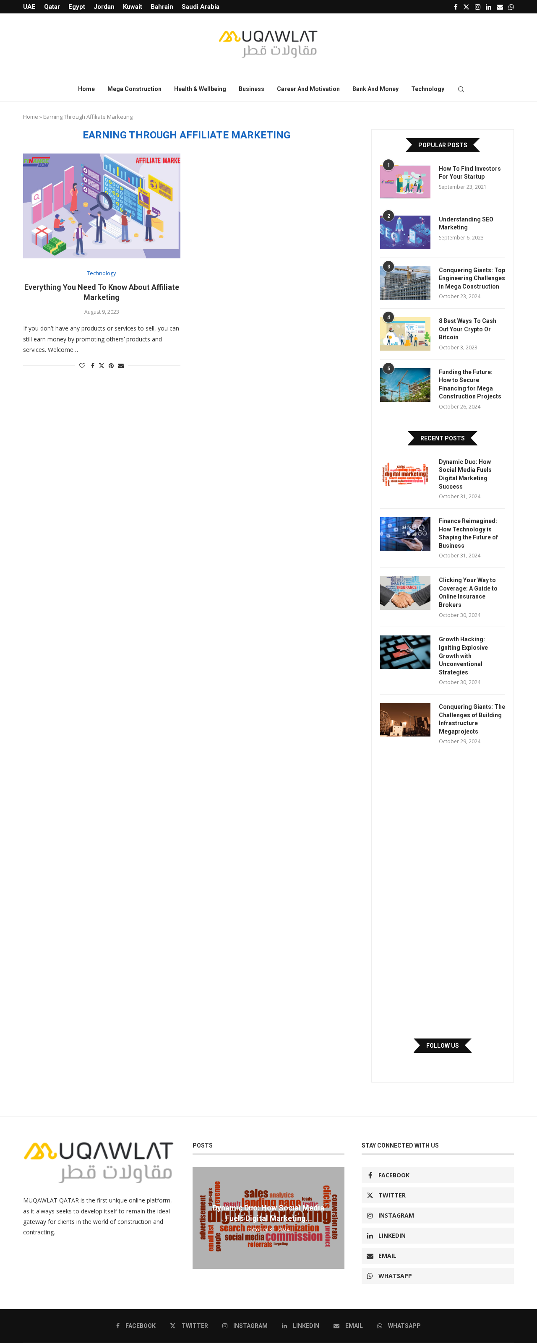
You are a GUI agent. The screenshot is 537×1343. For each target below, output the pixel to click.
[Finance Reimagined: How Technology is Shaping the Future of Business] (405, 534)
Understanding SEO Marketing (466, 223)
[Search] (461, 89)
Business (251, 89)
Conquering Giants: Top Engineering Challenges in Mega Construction (472, 278)
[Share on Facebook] (92, 366)
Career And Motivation (308, 89)
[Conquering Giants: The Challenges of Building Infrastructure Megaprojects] (405, 720)
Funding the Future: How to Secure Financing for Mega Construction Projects (470, 384)
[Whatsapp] (511, 6)
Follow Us (442, 1045)
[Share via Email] (121, 366)
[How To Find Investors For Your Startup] (405, 181)
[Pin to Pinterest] (111, 366)
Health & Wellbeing (200, 89)
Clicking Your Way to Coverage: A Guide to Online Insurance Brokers (468, 592)
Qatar (52, 6)
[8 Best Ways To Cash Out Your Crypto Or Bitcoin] (405, 334)
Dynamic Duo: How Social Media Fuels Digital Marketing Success (465, 474)
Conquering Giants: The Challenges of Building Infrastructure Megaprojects (472, 719)
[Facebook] (456, 6)
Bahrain (162, 6)
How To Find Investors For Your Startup (470, 172)
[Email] (500, 6)
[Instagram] (477, 6)
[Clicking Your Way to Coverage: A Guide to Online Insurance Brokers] (405, 593)
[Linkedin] (488, 6)
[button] (200, 1217)
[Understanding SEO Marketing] (405, 232)
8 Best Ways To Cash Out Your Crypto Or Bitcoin (467, 329)
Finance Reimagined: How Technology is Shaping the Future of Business (468, 533)
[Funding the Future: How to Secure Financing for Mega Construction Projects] (405, 385)
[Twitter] (466, 6)
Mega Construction (134, 89)
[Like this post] (82, 366)
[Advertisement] (442, 892)
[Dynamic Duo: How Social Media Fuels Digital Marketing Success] (405, 475)
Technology (427, 89)
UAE (29, 6)
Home (86, 89)
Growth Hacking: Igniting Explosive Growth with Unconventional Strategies (463, 655)
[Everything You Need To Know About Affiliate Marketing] (101, 206)
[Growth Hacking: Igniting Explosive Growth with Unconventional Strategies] (405, 652)
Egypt (76, 6)
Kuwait (132, 6)
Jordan (104, 6)
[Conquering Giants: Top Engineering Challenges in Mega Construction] (405, 283)
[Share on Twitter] (101, 366)
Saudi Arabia (200, 6)
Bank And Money (375, 89)
